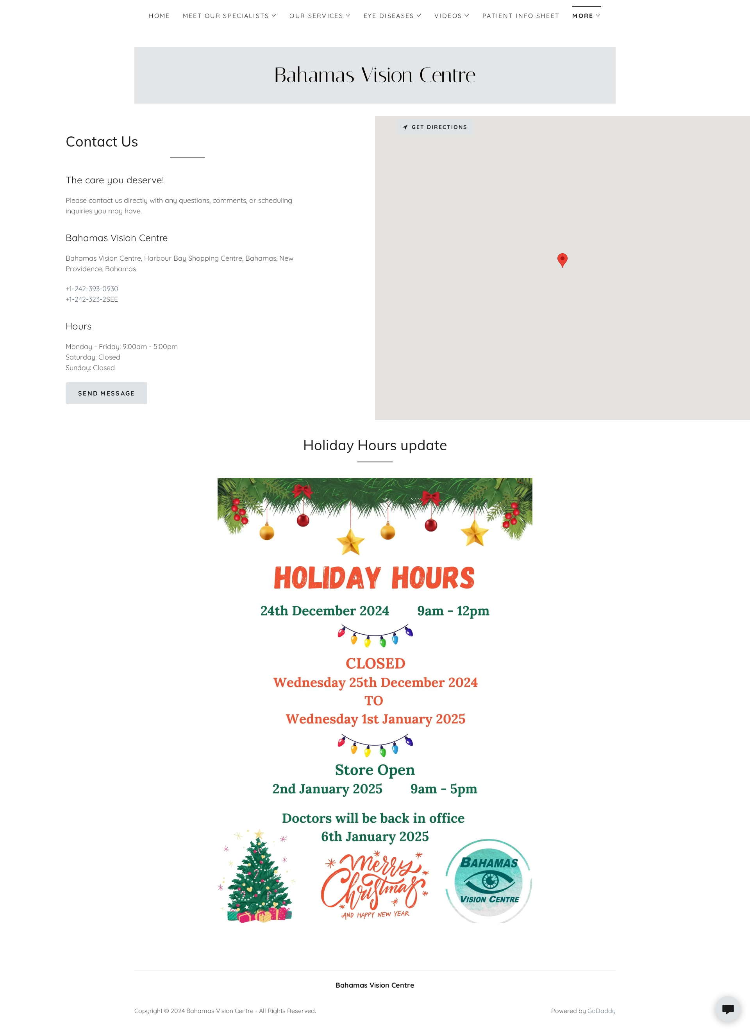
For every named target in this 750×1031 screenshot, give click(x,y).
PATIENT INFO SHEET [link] (521, 16)
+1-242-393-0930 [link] (92, 288)
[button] (230, 15)
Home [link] (159, 16)
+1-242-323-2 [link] (86, 299)
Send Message (106, 393)
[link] (375, 79)
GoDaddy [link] (602, 1011)
